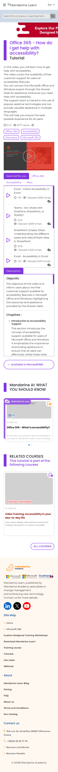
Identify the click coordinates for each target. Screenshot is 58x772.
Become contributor (17, 747)
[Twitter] (17, 605)
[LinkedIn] (7, 605)
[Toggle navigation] (4, 5)
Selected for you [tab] (16, 176)
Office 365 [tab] (38, 176)
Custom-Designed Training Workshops (26, 635)
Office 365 (11, 131)
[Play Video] (29, 156)
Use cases (9, 660)
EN (50, 4)
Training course (12, 647)
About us (9, 701)
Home (9, 623)
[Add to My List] (48, 403)
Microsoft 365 (30, 137)
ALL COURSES (42, 546)
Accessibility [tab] (13, 182)
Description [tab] (13, 270)
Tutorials (8, 653)
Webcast (9, 666)
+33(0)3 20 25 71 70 (17, 741)
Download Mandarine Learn (20, 641)
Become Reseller (15, 753)
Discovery (11, 137)
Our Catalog (10, 714)
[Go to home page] (22, 4)
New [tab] (29, 182)
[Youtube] (27, 605)
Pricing (8, 689)
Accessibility (30, 131)
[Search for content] (53, 16)
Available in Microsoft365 (27, 364)
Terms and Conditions (16, 708)
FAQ (6, 695)
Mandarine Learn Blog (16, 683)
